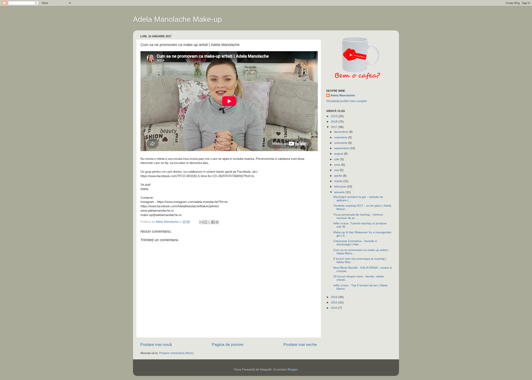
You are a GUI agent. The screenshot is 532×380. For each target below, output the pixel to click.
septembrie (342, 148)
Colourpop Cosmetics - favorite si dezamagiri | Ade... (355, 243)
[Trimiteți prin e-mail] (201, 222)
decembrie (341, 131)
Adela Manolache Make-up (177, 19)
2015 (334, 302)
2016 (334, 297)
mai (337, 170)
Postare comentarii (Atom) (176, 353)
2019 (334, 116)
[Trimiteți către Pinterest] (217, 222)
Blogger (293, 369)
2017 (334, 127)
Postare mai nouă (156, 344)
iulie (337, 159)
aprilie (338, 175)
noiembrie (341, 137)
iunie (337, 164)
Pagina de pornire (228, 344)
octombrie (341, 142)
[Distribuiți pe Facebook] (213, 222)
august (339, 153)
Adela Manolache (342, 95)
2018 (334, 121)
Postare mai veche (300, 344)
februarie (340, 186)
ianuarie (340, 192)
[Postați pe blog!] (205, 222)
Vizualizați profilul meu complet (346, 101)
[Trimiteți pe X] (209, 222)
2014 (334, 307)
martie (338, 181)
